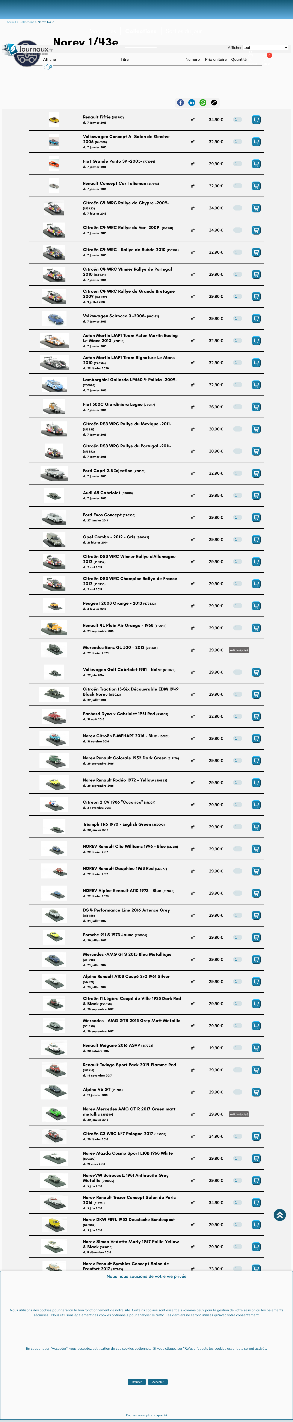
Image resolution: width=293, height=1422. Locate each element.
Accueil (11, 22)
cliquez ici (160, 1415)
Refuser (137, 1382)
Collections (141, 31)
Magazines (102, 31)
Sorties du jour (184, 31)
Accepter (157, 1382)
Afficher (235, 47)
